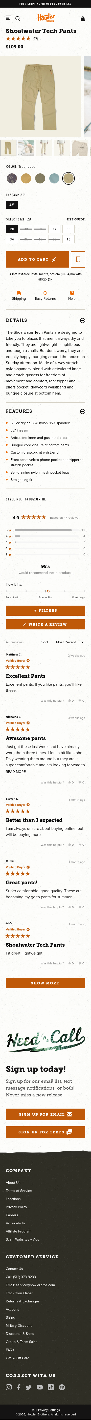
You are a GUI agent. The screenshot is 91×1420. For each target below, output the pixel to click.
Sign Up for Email (42, 1114)
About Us (13, 1182)
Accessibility (15, 1223)
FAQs (10, 1350)
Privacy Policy (16, 1207)
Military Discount (19, 1325)
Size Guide (75, 219)
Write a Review (56, 625)
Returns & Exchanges (23, 1301)
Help (72, 298)
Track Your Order (19, 1293)
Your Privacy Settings (45, 1410)
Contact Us (14, 1269)
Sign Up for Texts (41, 1132)
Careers (12, 1215)
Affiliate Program (18, 1231)
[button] (81, 18)
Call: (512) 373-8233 (21, 1277)
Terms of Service (19, 1190)
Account (12, 1309)
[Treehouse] (68, 178)
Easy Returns (45, 298)
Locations (13, 1199)
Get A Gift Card (17, 1358)
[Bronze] (26, 178)
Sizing (10, 1317)
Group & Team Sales (21, 1341)
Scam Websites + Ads (22, 1239)
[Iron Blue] (54, 178)
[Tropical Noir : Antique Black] (12, 178)
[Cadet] (40, 178)
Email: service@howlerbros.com (30, 1285)
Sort (45, 642)
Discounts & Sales (20, 1333)
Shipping (19, 298)
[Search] (17, 18)
